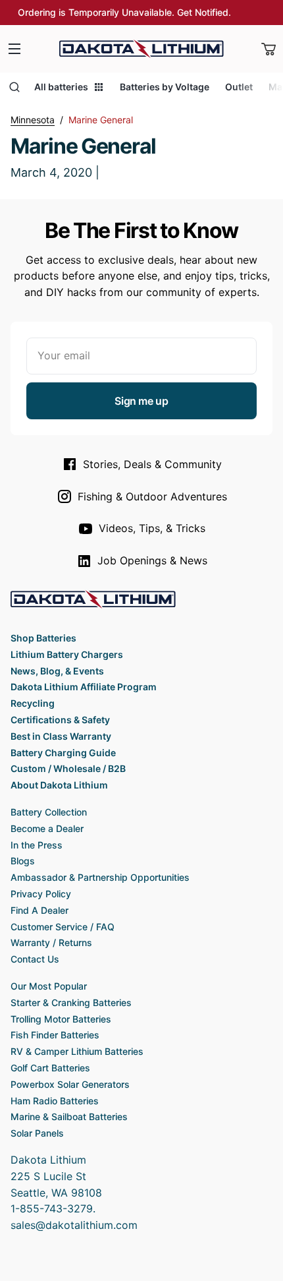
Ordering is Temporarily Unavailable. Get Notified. (124, 12)
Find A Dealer (39, 910)
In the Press (37, 844)
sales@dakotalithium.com (74, 1225)
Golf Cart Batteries (50, 1067)
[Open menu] (14, 48)
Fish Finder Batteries (55, 1034)
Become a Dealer (47, 828)
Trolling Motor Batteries (61, 1019)
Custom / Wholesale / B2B (68, 768)
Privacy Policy (41, 893)
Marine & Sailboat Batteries (69, 1116)
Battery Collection (49, 812)
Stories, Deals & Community (152, 464)
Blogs (23, 860)
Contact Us (35, 959)
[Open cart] (268, 48)
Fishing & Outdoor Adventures (152, 496)
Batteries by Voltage (164, 86)
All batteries (61, 86)
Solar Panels (37, 1133)
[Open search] (14, 87)
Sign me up (141, 400)
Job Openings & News (152, 560)
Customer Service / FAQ (63, 926)
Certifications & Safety (60, 719)
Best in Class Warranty (61, 736)
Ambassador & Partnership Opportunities (100, 877)
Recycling (33, 703)
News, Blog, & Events (57, 670)
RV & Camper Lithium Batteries (77, 1051)
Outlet (239, 86)
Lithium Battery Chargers (67, 654)
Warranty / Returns (51, 942)
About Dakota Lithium (59, 784)
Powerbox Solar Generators (70, 1084)
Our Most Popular (49, 986)
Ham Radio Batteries (55, 1100)
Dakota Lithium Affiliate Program (84, 686)
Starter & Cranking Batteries (71, 1002)
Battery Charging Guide (63, 752)
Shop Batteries (43, 637)
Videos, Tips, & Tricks (152, 528)
